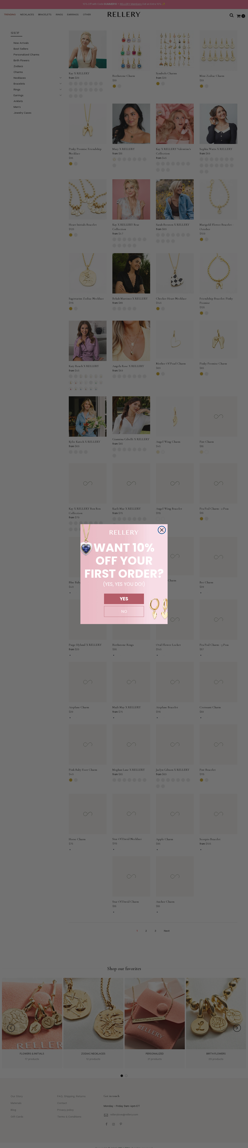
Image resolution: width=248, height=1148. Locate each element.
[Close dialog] (162, 530)
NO (124, 611)
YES (124, 599)
